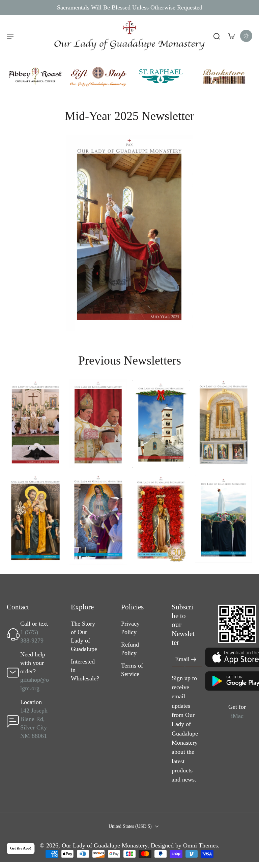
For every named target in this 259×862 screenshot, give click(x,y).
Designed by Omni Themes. (185, 845)
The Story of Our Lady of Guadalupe (84, 637)
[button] (10, 35)
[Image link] (35, 76)
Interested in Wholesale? (85, 670)
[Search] (216, 36)
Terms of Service (132, 670)
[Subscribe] (193, 659)
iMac (237, 716)
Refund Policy (130, 649)
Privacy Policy (130, 628)
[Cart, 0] (231, 36)
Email (182, 659)
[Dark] (246, 36)
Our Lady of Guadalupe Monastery (105, 845)
